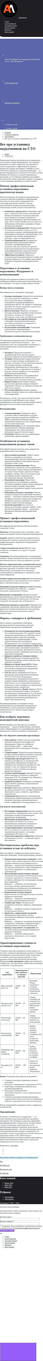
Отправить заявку (7, 1230)
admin (7, 154)
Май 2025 (8, 1185)
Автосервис (9, 1197)
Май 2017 (8, 1187)
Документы (9, 1199)
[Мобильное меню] (1, 36)
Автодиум (23, 18)
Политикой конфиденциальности (27, 1228)
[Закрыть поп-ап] (1, 1233)
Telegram (16, 103)
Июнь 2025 (9, 1183)
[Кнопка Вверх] (18, 1352)
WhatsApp (8, 103)
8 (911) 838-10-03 (11, 83)
